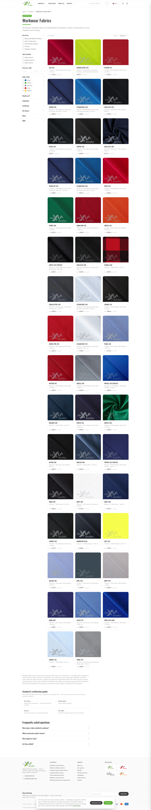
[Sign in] (122, 3)
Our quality (80, 768)
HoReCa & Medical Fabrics (57, 768)
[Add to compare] (71, 41)
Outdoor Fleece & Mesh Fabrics (59, 770)
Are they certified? (28, 744)
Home (24, 11)
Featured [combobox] (122, 36)
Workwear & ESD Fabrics (57, 765)
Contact (69, 3)
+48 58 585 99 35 (29, 776)
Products (41, 3)
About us (61, 3)
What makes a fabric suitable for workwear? (35, 728)
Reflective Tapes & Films (57, 777)
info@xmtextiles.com (30, 778)
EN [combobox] (116, 3)
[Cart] (127, 3)
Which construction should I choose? (33, 733)
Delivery (79, 770)
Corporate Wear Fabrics (57, 773)
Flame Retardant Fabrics (57, 775)
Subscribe (124, 794)
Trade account (81, 777)
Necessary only (96, 803)
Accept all (108, 803)
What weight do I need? (29, 739)
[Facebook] (24, 783)
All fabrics (31, 11)
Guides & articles (82, 773)
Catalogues (52, 3)
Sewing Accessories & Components (60, 780)
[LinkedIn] (28, 783)
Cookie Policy (76, 806)
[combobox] (99, 3)
